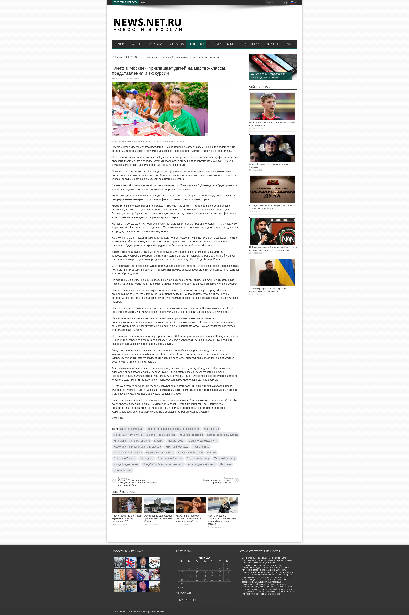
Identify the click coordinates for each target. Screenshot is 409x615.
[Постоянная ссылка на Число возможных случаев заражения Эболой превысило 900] (127, 512)
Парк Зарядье (201, 446)
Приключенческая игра (160, 452)
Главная (120, 44)
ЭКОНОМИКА (175, 44)
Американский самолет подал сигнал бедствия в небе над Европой (171, 2)
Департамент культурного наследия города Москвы (144, 434)
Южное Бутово (122, 470)
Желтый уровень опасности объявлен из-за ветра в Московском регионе (222, 519)
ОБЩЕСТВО (196, 44)
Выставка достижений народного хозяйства (173, 429)
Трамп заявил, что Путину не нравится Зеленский (218, 480)
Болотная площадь (131, 429)
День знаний (211, 429)
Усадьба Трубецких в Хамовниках (163, 464)
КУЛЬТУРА (215, 44)
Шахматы (225, 464)
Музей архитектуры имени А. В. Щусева (137, 446)
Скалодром (146, 458)
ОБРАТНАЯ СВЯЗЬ (187, 600)
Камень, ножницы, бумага (222, 434)
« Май (180, 587)
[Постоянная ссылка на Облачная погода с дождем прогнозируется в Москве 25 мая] (159, 512)
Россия (211, 452)
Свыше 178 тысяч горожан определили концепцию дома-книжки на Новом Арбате (137, 482)
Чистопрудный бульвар (201, 464)
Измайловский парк (191, 434)
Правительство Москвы (128, 452)
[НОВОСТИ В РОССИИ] (148, 30)
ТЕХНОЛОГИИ (250, 44)
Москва (158, 440)
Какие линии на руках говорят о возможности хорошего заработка (188, 518)
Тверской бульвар (224, 458)
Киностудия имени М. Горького (132, 440)
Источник (117, 418)
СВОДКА (137, 44)
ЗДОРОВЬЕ (272, 44)
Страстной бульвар (198, 458)
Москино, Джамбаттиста (203, 440)
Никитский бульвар (176, 446)
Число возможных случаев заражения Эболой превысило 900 (127, 518)
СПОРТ (231, 44)
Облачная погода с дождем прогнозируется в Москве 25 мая (159, 518)
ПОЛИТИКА (155, 44)
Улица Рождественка (126, 464)
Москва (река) (176, 440)
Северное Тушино (124, 458)
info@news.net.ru (279, 589)
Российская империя (190, 452)
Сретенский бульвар (170, 458)
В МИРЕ (289, 44)
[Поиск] (285, 2)
